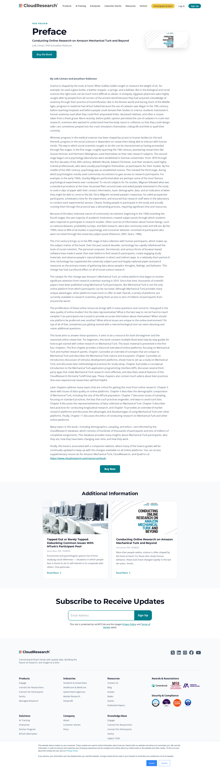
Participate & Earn (163, 6)
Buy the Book (44, 54)
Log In (181, 6)
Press (66, 729)
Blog (109, 687)
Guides (110, 691)
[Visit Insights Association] (191, 685)
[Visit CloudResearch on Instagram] (185, 652)
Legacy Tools (113, 738)
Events (110, 700)
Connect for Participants (31, 691)
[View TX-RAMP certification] (188, 703)
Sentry (22, 696)
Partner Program (27, 729)
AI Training (81, 5)
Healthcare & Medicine (74, 687)
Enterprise (95, 5)
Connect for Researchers (31, 687)
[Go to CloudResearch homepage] (38, 6)
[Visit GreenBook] (160, 685)
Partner (143, 5)
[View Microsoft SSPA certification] (177, 703)
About (66, 720)
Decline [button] (164, 763)
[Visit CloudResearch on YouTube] (198, 652)
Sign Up (195, 6)
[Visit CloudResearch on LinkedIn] (179, 652)
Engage (22, 682)
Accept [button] (151, 763)
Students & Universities (75, 682)
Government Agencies (74, 691)
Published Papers (116, 705)
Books (110, 696)
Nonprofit (68, 700)
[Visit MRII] (175, 685)
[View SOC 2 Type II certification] (166, 703)
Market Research (71, 696)
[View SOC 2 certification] (156, 703)
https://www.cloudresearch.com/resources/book (78, 458)
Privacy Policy (72, 750)
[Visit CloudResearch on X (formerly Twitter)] (173, 652)
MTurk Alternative (28, 733)
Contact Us (112, 682)
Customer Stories (112, 5)
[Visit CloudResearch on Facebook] (191, 652)
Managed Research (28, 700)
